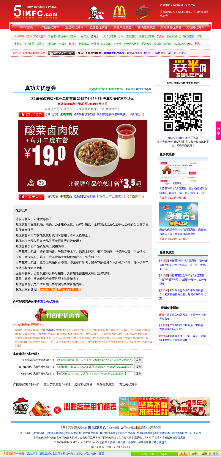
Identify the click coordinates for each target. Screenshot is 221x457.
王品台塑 (171, 36)
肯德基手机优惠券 (114, 52)
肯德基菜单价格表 (13, 453)
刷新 (204, 453)
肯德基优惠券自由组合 (140, 52)
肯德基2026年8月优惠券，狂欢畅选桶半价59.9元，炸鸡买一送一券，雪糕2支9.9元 (183, 264)
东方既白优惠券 (171, 27)
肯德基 (164, 260)
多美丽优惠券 (145, 433)
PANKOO (179, 43)
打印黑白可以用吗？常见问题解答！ (121, 196)
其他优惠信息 (179, 433)
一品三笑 (83, 36)
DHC (190, 43)
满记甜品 (29, 43)
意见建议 (190, 5)
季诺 (199, 36)
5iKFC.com (76, 442)
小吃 (86, 453)
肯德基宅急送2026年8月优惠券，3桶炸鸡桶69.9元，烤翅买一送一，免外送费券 (183, 279)
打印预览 (52, 114)
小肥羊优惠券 (108, 36)
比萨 (78, 453)
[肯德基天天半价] (189, 68)
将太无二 (84, 43)
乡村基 (18, 43)
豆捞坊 (40, 43)
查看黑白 (66, 114)
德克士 (95, 36)
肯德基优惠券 (50, 27)
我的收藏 (178, 5)
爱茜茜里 (146, 43)
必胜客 (132, 442)
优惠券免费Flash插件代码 (106, 89)
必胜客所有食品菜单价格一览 (56, 453)
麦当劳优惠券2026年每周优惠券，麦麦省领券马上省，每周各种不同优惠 (182, 294)
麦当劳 (164, 290)
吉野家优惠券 (186, 36)
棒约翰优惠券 (147, 27)
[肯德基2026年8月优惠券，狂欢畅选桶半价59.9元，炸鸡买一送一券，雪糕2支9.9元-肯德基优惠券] (178, 185)
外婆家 (95, 43)
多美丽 (118, 43)
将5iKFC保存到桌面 (89, 52)
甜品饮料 (32, 453)
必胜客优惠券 (98, 27)
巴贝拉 (63, 43)
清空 (215, 453)
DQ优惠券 (40, 36)
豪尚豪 (168, 43)
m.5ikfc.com (184, 11)
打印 (183, 453)
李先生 (160, 36)
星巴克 (172, 52)
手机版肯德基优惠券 (173, 437)
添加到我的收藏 (84, 114)
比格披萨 (51, 43)
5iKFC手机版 (175, 137)
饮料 (93, 453)
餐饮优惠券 (160, 442)
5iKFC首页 (26, 27)
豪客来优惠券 (123, 27)
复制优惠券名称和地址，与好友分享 (121, 114)
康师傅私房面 (131, 43)
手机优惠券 (47, 330)
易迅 (197, 43)
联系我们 (137, 437)
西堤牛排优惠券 (67, 36)
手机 (35, 384)
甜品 (101, 453)
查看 (194, 453)
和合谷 (73, 43)
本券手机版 (191, 137)
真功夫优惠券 (195, 27)
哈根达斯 (160, 52)
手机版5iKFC (167, 11)
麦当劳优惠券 (74, 27)
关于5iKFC (26, 433)
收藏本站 (165, 5)
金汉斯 (158, 43)
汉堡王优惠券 (146, 36)
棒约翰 (142, 442)
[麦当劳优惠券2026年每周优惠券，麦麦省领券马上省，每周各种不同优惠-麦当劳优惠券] (178, 226)
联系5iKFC (40, 433)
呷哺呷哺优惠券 (23, 36)
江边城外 (106, 43)
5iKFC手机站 (152, 437)
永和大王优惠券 (127, 36)
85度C (182, 52)
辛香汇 (52, 36)
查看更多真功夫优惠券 (138, 89)
